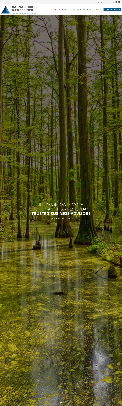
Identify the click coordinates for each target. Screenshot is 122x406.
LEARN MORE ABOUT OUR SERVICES (61, 218)
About (54, 10)
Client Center (111, 10)
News (98, 10)
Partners (64, 10)
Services (75, 10)
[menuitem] (101, 2)
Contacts (110, 2)
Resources (88, 10)
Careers (101, 2)
